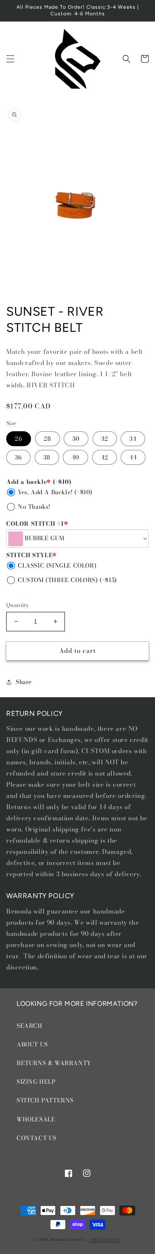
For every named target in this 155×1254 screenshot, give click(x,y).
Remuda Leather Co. (69, 1239)
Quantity (17, 605)
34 (132, 438)
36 (18, 457)
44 (133, 457)
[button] (10, 59)
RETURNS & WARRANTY (54, 1063)
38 (46, 457)
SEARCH (30, 1025)
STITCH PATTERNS (45, 1100)
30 (76, 438)
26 (18, 438)
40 (75, 457)
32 (104, 438)
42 (104, 457)
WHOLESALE (36, 1119)
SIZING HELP (36, 1081)
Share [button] (24, 681)
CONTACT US (37, 1138)
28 (47, 438)
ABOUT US (32, 1044)
